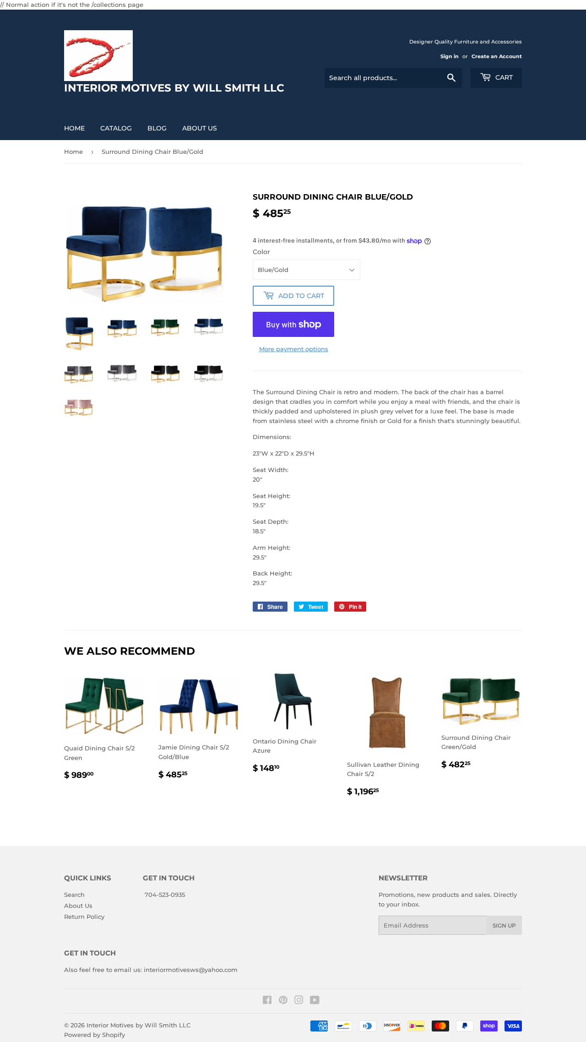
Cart (503, 77)
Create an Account (497, 56)
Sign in (449, 56)
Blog (157, 128)
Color (261, 252)
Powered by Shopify (94, 1034)
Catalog (116, 128)
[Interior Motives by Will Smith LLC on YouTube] (315, 1001)
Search (74, 894)
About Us (199, 128)
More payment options (293, 349)
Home (74, 128)
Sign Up (504, 925)
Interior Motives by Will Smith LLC (138, 1025)
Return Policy (84, 916)
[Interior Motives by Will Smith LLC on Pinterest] (283, 1001)
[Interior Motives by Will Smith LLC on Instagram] (299, 1001)
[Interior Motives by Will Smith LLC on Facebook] (267, 1001)
